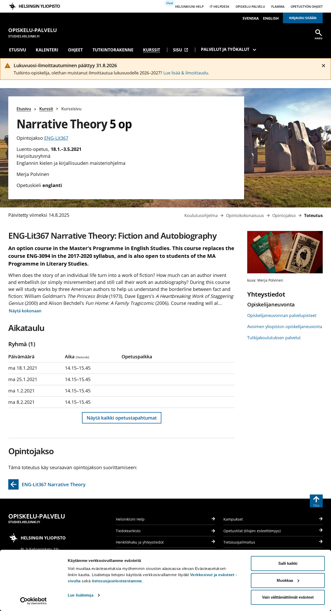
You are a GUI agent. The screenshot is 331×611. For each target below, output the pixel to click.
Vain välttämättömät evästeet (288, 597)
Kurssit (151, 50)
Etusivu (17, 50)
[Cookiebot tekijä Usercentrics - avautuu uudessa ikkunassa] (33, 601)
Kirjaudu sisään (303, 18)
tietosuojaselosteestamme (117, 581)
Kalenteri (47, 50)
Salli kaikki (287, 563)
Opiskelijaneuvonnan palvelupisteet (282, 315)
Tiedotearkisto (128, 530)
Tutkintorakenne (113, 50)
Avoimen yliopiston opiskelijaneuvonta (284, 326)
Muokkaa (285, 580)
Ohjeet (75, 50)
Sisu (180, 50)
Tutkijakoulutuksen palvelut (274, 338)
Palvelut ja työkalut (225, 49)
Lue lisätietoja (80, 595)
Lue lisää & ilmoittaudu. (186, 73)
